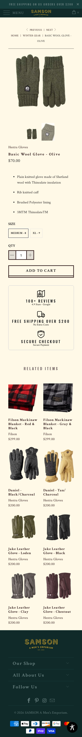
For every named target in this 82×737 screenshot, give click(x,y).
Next (50, 30)
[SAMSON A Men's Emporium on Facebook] (29, 701)
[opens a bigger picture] (41, 82)
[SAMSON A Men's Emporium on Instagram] (45, 701)
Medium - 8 (18, 233)
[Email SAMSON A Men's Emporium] (52, 701)
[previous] (12, 82)
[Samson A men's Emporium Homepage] (41, 13)
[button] (18, 233)
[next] (69, 82)
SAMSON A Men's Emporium (46, 712)
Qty (11, 245)
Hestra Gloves (18, 147)
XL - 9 (36, 233)
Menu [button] (18, 13)
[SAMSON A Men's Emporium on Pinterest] (37, 701)
